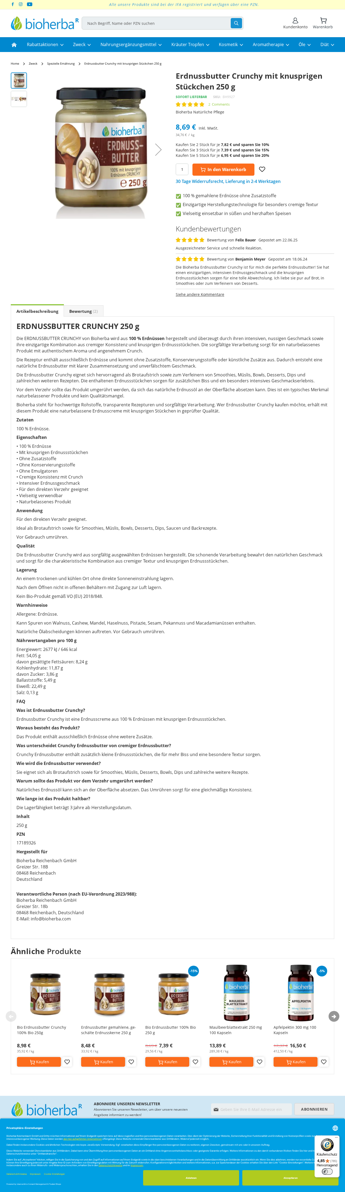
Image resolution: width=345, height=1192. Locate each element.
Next (334, 1016)
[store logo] (45, 23)
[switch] (327, 1171)
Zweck (33, 63)
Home (15, 63)
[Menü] (336, 1138)
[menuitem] (14, 45)
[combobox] (162, 23)
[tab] (37, 311)
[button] (158, 149)
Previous (11, 1016)
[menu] (172, 44)
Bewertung (82, 311)
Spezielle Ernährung (61, 63)
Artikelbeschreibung (37, 311)
